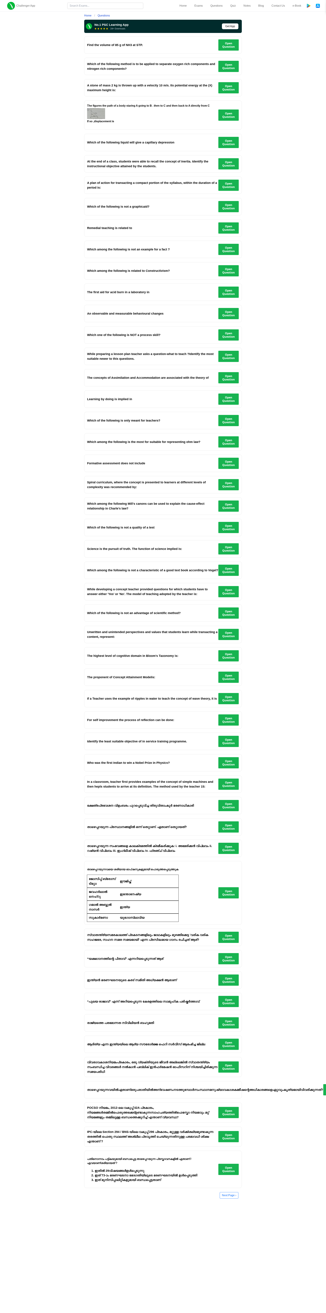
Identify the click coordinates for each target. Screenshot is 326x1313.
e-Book (297, 5)
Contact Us (278, 5)
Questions (216, 5)
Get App (230, 26)
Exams (198, 5)
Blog (261, 5)
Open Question (228, 45)
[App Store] (318, 6)
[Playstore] (309, 6)
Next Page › (229, 1195)
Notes (247, 5)
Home (183, 5)
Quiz (233, 5)
